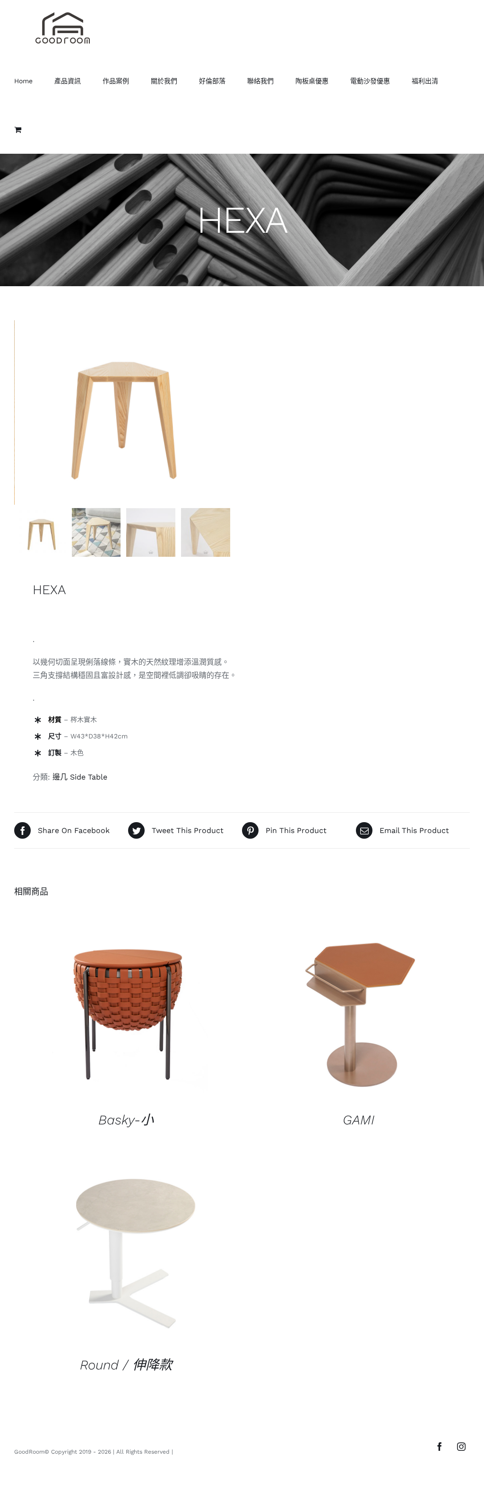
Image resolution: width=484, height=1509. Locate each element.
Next (226, 412)
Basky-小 (126, 1120)
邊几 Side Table (79, 776)
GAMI (358, 1120)
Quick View (126, 1009)
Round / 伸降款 (126, 1365)
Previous (21, 412)
